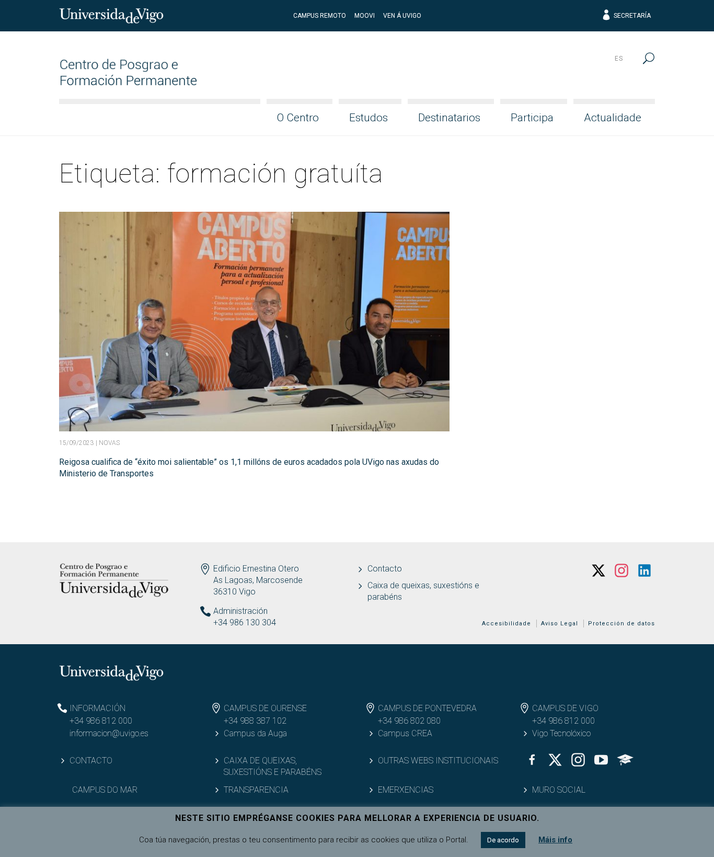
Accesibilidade (506, 623)
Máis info (555, 839)
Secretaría (632, 15)
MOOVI (364, 15)
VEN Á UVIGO (402, 15)
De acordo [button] (503, 840)
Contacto (384, 569)
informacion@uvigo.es (109, 733)
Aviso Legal (559, 623)
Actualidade (612, 117)
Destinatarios (449, 117)
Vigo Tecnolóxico (561, 733)
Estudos (368, 117)
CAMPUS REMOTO (319, 15)
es (619, 58)
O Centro (298, 117)
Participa (532, 117)
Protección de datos (621, 623)
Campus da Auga (255, 733)
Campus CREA (405, 733)
